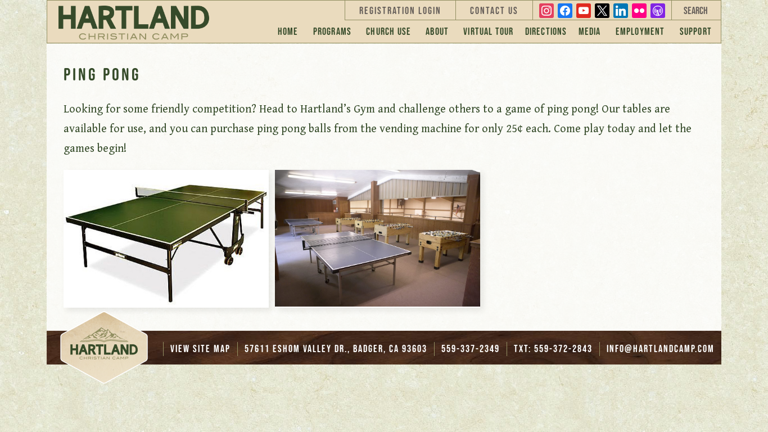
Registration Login (400, 10)
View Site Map (200, 348)
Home (288, 31)
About (437, 31)
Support (696, 31)
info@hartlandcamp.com (661, 348)
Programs (332, 31)
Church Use (388, 31)
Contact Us (494, 10)
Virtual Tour (488, 31)
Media (590, 31)
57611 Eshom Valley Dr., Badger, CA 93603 (336, 348)
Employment (640, 31)
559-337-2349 (470, 348)
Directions (546, 31)
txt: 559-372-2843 (553, 348)
